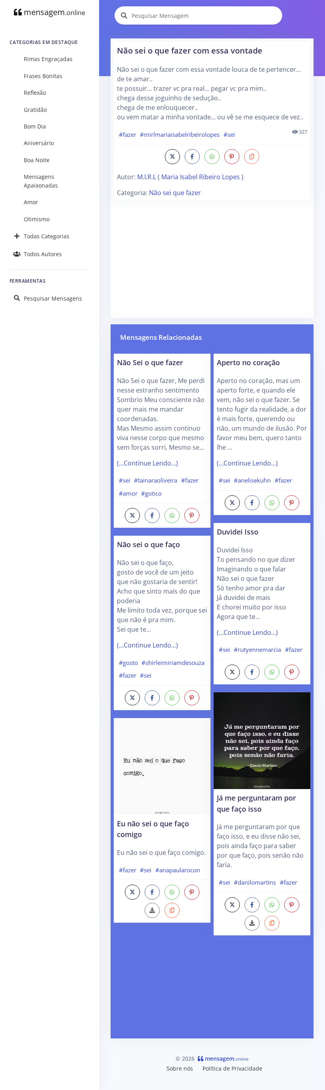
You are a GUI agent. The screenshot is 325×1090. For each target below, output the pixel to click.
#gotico (151, 493)
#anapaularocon (177, 870)
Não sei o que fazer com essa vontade (189, 50)
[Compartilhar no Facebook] (192, 156)
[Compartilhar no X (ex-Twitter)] (172, 156)
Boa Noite (37, 160)
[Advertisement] (212, 259)
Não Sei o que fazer (150, 362)
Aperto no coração (248, 362)
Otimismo (37, 219)
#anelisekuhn (252, 480)
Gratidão (35, 109)
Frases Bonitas (43, 76)
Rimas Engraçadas (48, 59)
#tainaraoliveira (155, 480)
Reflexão (35, 92)
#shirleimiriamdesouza (173, 663)
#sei (229, 134)
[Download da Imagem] (152, 910)
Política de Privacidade (232, 1068)
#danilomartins (255, 882)
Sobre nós (179, 1068)
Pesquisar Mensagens (53, 298)
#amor (128, 493)
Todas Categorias (46, 236)
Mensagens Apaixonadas (41, 181)
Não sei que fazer (175, 192)
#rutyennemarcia (257, 649)
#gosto (128, 663)
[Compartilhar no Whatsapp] (212, 156)
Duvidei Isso (237, 531)
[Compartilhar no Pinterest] (231, 156)
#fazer (127, 134)
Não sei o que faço (148, 544)
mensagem (53, 12)
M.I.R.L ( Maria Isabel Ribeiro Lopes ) (190, 176)
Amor (31, 202)
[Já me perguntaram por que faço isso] (262, 740)
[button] (251, 156)
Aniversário (39, 143)
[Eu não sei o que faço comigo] (162, 765)
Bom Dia (35, 126)
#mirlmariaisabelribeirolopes (180, 134)
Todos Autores (43, 254)
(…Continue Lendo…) (147, 463)
